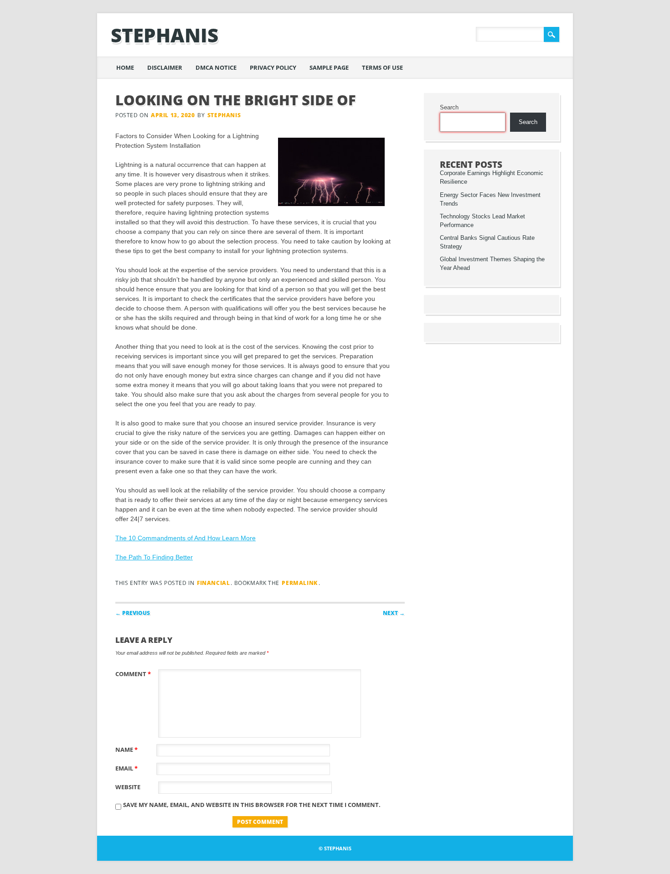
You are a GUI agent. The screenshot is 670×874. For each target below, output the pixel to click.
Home (125, 67)
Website (127, 787)
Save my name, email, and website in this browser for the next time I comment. (252, 805)
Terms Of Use (382, 67)
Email (126, 768)
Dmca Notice (216, 67)
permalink (299, 583)
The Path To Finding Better (154, 557)
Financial (213, 583)
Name (126, 749)
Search (449, 107)
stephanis (164, 35)
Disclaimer (164, 67)
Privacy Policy (273, 67)
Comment (133, 674)
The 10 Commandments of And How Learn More (185, 538)
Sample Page (329, 67)
